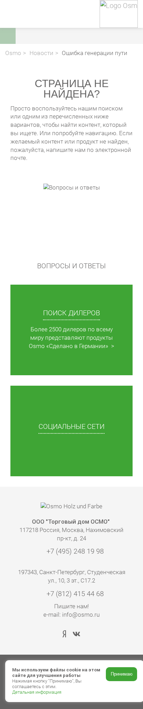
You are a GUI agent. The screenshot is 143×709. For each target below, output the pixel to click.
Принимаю (122, 674)
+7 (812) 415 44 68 (74, 593)
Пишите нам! (71, 606)
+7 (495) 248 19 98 (74, 551)
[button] (81, 36)
